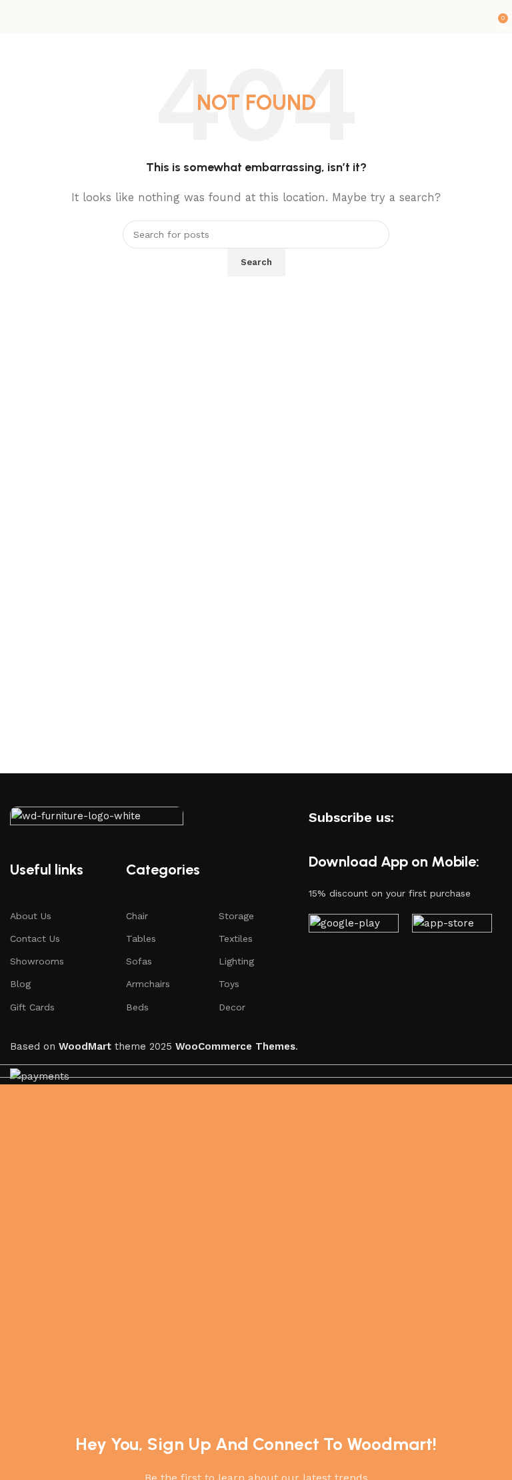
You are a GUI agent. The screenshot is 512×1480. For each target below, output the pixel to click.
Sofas (139, 961)
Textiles (236, 938)
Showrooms (37, 961)
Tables (141, 938)
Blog (20, 983)
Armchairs (148, 983)
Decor (232, 1007)
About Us (30, 916)
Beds (137, 1007)
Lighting (236, 961)
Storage (236, 916)
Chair (137, 916)
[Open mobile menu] (15, 16)
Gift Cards (32, 1007)
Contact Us (35, 938)
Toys (229, 983)
